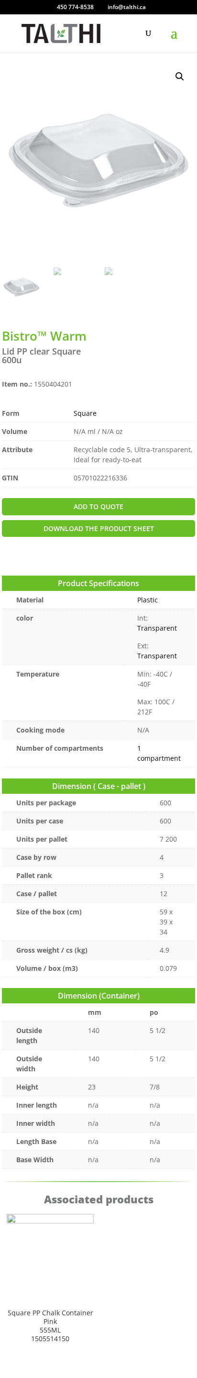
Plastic (147, 599)
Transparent (157, 628)
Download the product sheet (99, 528)
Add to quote (98, 506)
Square (85, 413)
